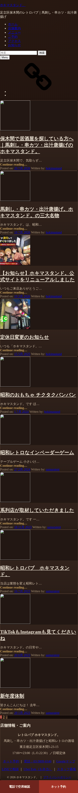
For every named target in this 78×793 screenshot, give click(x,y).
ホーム (13, 24)
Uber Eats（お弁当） (38, 769)
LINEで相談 (10, 769)
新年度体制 (12, 696)
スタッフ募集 (66, 769)
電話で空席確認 (19, 786)
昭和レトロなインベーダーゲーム (37, 452)
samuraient (52, 469)
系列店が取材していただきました (37, 510)
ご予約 (13, 36)
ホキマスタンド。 (13, 5)
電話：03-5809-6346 (37, 761)
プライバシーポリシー (57, 777)
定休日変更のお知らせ (24, 337)
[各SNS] (38, 91)
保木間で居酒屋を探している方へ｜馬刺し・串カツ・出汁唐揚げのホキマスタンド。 (37, 145)
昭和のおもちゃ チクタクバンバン (38, 394)
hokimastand (54, 168)
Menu (5, 57)
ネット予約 (11, 761)
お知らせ (14, 45)
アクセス (14, 41)
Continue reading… (13, 164)
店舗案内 (14, 28)
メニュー (14, 32)
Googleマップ (65, 761)
